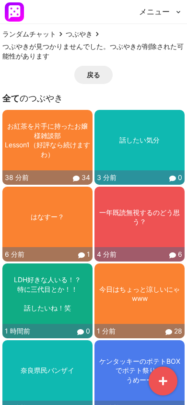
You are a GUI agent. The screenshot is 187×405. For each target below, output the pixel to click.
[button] (93, 75)
